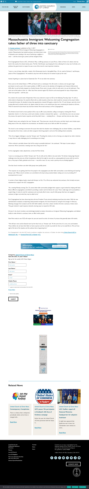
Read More (13, 422)
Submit (13, 299)
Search (74, 1)
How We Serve (26, 7)
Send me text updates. (14, 293)
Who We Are (5, 7)
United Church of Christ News (25, 255)
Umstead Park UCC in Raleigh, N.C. (31, 234)
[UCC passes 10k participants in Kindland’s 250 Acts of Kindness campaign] (44, 396)
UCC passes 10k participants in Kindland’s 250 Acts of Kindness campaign (44, 412)
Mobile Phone (12, 281)
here (68, 449)
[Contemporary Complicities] (20, 396)
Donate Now (81, 1)
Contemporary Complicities (19, 409)
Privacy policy (82, 487)
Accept (68, 487)
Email (10, 274)
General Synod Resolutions (15, 460)
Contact (28, 1)
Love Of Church (12, 452)
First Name (12, 262)
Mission (10, 450)
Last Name (12, 268)
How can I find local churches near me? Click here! (15, 457)
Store (31, 1)
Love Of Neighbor (13, 454)
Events (24, 1)
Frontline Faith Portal (37, 1)
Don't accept (75, 487)
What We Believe (15, 7)
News (33, 447)
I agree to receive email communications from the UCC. (21, 287)
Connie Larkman (15, 48)
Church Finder (20, 1)
